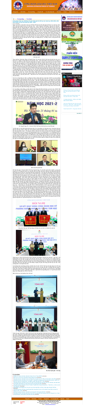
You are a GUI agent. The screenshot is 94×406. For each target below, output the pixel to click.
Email (67, 398)
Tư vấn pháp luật (54, 398)
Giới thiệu (34, 398)
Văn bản (62, 398)
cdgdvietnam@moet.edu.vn (50, 404)
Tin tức (40, 398)
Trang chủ (27, 398)
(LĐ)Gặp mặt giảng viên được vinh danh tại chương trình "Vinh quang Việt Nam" (29, 391)
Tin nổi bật (29, 19)
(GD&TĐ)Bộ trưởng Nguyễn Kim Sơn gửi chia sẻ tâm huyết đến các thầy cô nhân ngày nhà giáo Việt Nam (34, 387)
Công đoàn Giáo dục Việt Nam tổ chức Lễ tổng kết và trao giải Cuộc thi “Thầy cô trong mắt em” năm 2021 (34, 378)
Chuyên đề (46, 398)
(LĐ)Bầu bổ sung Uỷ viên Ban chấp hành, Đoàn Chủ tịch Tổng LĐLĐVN (27, 376)
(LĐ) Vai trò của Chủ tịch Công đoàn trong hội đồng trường (25, 377)
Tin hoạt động (20, 19)
